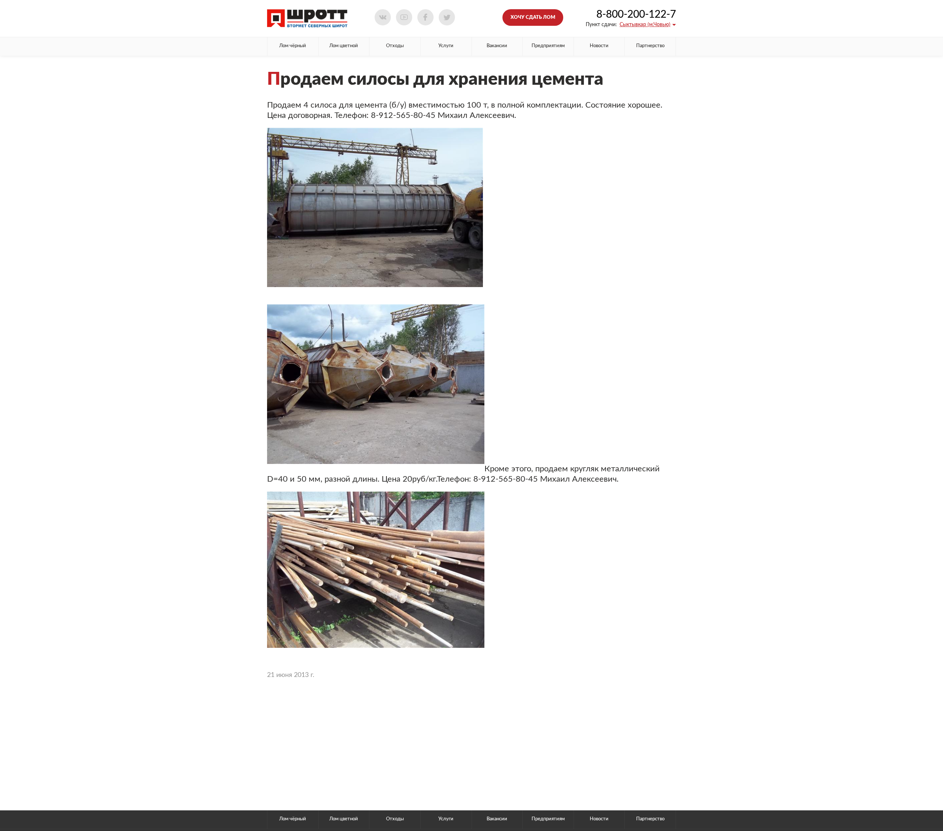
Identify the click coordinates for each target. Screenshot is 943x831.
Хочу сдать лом (533, 17)
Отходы (395, 45)
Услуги (445, 45)
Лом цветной (343, 45)
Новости (599, 45)
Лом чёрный (292, 45)
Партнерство (650, 45)
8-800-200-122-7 (636, 14)
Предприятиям (548, 45)
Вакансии (497, 45)
